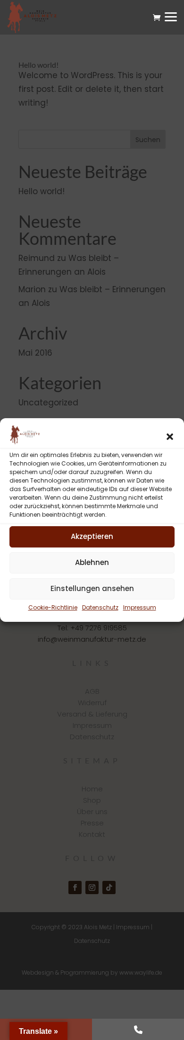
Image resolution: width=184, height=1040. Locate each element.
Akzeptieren (92, 536)
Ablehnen (92, 562)
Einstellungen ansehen (92, 588)
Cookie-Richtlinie (52, 607)
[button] (170, 437)
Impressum (139, 607)
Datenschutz (100, 607)
